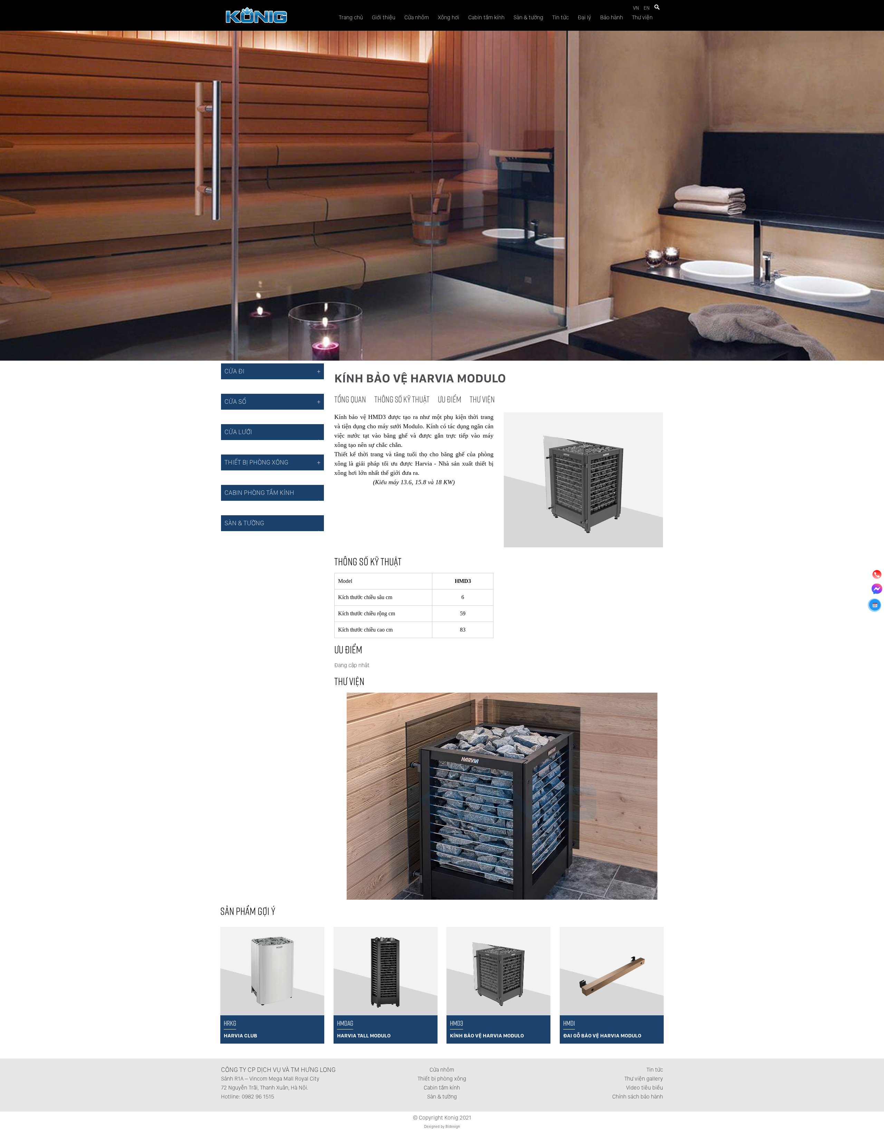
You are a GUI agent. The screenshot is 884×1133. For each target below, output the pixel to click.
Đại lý (584, 17)
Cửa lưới (238, 432)
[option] (425, 796)
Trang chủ (351, 17)
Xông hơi (448, 17)
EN (647, 8)
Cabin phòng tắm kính (259, 493)
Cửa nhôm (416, 17)
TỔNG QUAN (350, 399)
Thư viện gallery (643, 1078)
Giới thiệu (383, 17)
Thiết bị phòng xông (441, 1078)
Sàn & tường (528, 17)
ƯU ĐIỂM (449, 399)
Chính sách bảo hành (637, 1096)
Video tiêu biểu (644, 1087)
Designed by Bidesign (442, 1126)
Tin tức (560, 17)
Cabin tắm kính (486, 17)
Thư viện (642, 17)
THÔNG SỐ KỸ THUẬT (402, 399)
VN (636, 8)
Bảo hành (611, 17)
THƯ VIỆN (482, 399)
